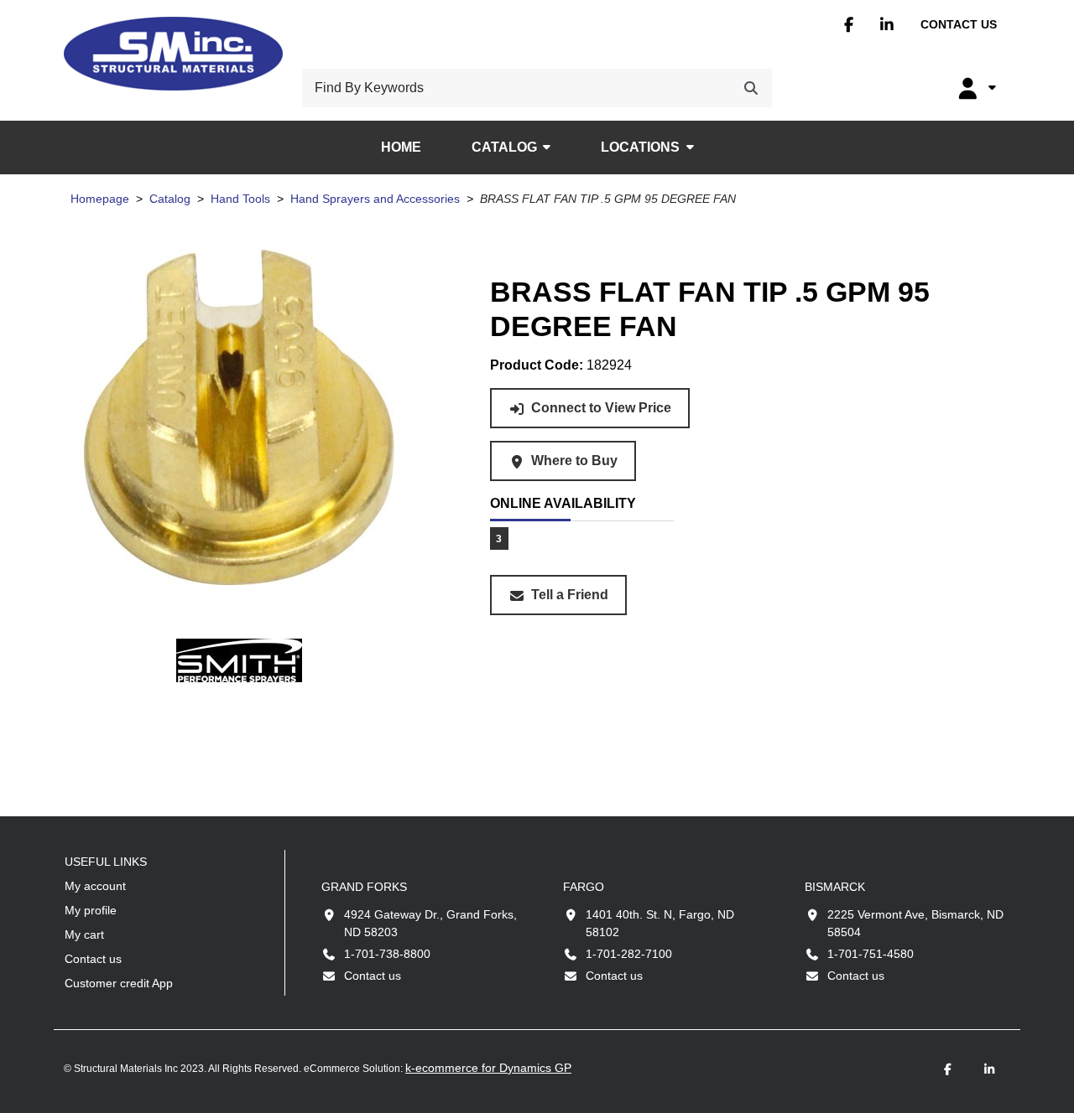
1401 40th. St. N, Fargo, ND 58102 (660, 923)
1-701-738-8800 (387, 953)
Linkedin (887, 25)
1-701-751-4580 (870, 953)
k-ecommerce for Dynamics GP (488, 1067)
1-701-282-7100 (629, 953)
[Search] (751, 88)
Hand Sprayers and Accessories (375, 199)
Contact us (958, 24)
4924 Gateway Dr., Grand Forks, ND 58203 (430, 923)
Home (401, 147)
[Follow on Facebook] (947, 1070)
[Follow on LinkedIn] (989, 1070)
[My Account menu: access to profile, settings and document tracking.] (975, 88)
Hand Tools (240, 199)
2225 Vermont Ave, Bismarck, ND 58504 (915, 923)
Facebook (849, 25)
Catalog (504, 147)
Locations (640, 147)
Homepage (99, 199)
